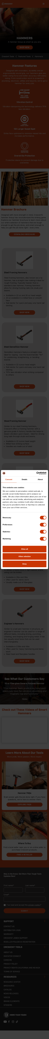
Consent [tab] (8, 479)
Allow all (24, 549)
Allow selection (24, 556)
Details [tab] (24, 479)
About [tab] (40, 479)
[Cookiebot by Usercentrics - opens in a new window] (36, 473)
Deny (24, 564)
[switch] (43, 524)
